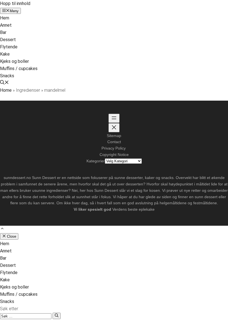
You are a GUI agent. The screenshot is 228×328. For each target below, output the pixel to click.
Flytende (9, 46)
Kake (5, 54)
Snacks (7, 75)
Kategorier (95, 161)
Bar (3, 32)
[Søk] (57, 316)
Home (6, 90)
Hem (4, 18)
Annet (6, 25)
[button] (4, 83)
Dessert (8, 39)
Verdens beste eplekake (133, 209)
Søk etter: (9, 308)
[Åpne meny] (114, 118)
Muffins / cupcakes (19, 68)
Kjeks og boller (14, 61)
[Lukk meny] (114, 127)
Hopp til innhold (15, 3)
